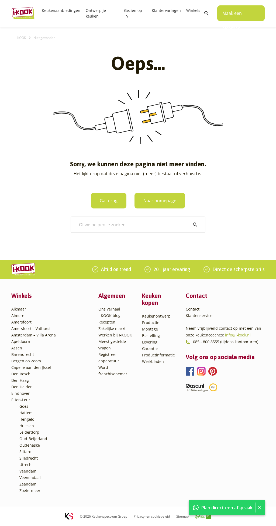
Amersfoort (21, 322)
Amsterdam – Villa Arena (33, 335)
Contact (192, 309)
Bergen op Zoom (26, 360)
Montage (150, 329)
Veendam (27, 471)
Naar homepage (159, 201)
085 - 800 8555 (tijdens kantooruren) (225, 341)
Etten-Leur (20, 399)
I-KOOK (20, 37)
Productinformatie (158, 355)
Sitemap (182, 516)
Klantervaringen (166, 10)
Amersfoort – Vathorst (31, 328)
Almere (17, 315)
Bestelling (151, 335)
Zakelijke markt (112, 328)
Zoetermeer (29, 490)
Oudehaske (29, 445)
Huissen (26, 425)
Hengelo (26, 419)
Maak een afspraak (232, 15)
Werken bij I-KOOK (115, 335)
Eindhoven (20, 393)
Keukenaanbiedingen (61, 10)
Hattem (26, 412)
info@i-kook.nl (238, 335)
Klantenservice (199, 315)
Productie (150, 322)
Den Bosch (20, 373)
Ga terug (109, 201)
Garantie (150, 348)
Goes (23, 406)
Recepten (106, 322)
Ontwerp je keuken (96, 13)
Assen (16, 347)
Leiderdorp (29, 432)
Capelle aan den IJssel (31, 367)
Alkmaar (18, 309)
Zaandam (27, 484)
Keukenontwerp (156, 316)
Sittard (25, 451)
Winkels (193, 10)
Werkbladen (153, 361)
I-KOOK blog (109, 315)
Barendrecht (22, 354)
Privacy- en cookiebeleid (152, 516)
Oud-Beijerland (33, 438)
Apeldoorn (20, 341)
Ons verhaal (109, 309)
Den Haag (20, 380)
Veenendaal (30, 477)
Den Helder (21, 386)
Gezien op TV (133, 13)
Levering (149, 342)
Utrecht (26, 464)
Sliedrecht (28, 458)
